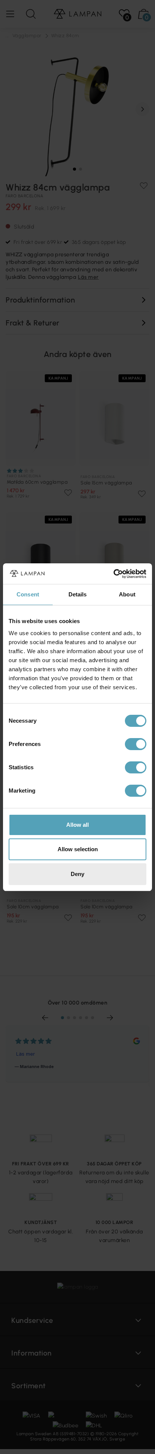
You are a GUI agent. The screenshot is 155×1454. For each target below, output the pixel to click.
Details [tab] (77, 594)
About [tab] (127, 594)
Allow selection (78, 849)
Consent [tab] (28, 594)
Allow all (77, 825)
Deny (77, 874)
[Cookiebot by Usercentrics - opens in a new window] (113, 574)
